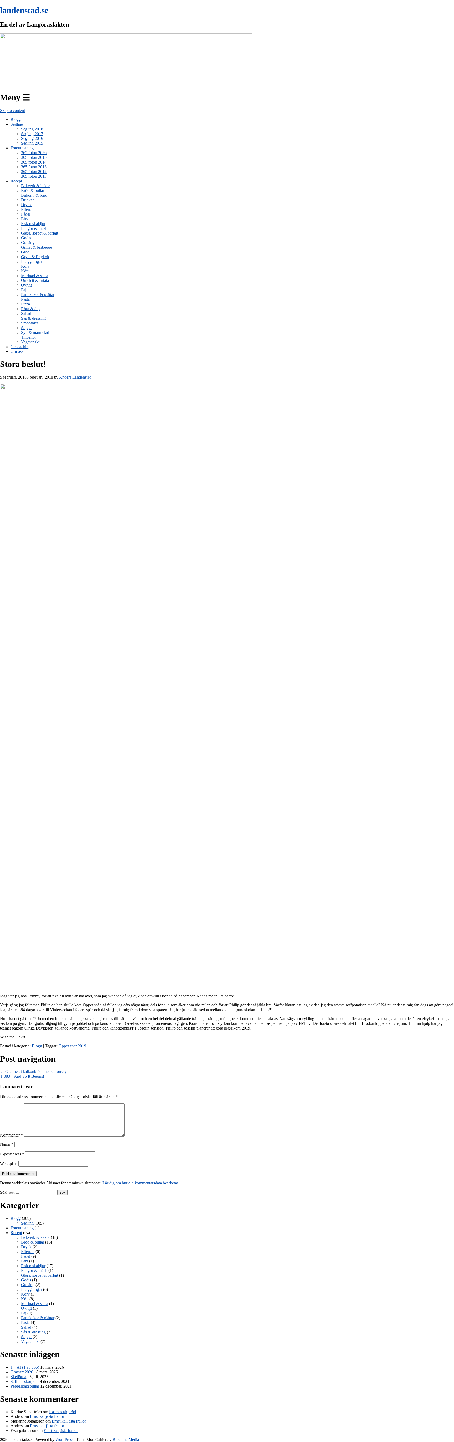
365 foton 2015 (34, 157)
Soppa (26, 327)
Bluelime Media (125, 1439)
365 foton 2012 (34, 171)
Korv (25, 266)
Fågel (25, 214)
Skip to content (12, 110)
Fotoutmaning (22, 148)
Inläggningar (31, 261)
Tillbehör (28, 337)
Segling (17, 124)
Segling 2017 (32, 133)
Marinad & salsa (34, 275)
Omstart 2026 (22, 1372)
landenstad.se (24, 10)
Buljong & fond (34, 195)
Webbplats (8, 1163)
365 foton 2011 (33, 176)
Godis (26, 238)
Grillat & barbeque (36, 247)
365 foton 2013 (34, 167)
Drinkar (27, 200)
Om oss (17, 351)
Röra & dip (30, 309)
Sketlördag (19, 1376)
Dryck (26, 204)
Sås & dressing (33, 318)
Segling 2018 (32, 129)
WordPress (64, 1439)
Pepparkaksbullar (25, 1386)
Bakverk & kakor (35, 186)
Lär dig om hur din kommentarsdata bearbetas (140, 1183)
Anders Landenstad (75, 377)
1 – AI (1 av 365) (25, 1367)
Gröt (25, 252)
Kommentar (11, 1135)
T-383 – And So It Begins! (24, 1076)
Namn (6, 1144)
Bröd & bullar (32, 190)
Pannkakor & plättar (37, 294)
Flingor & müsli (34, 228)
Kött (24, 271)
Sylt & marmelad (35, 332)
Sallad (26, 313)
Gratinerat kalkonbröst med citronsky (33, 1071)
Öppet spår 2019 (72, 1046)
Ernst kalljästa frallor (47, 1416)
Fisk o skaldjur (33, 223)
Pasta (25, 299)
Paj (23, 290)
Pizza (25, 304)
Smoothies (29, 323)
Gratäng (27, 242)
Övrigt (26, 285)
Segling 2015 (32, 143)
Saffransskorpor (24, 1381)
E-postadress (12, 1154)
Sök (3, 1192)
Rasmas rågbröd (62, 1411)
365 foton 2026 (34, 152)
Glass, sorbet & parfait (39, 233)
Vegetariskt (30, 342)
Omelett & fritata (35, 280)
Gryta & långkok (35, 256)
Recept (16, 181)
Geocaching (20, 346)
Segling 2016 (32, 138)
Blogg (16, 119)
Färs (24, 219)
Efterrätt (27, 209)
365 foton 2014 (34, 162)
